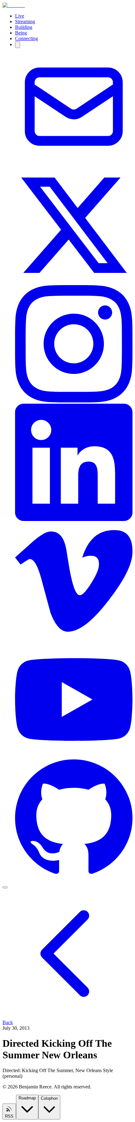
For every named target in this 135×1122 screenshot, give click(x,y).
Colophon (49, 1098)
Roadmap (27, 1098)
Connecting (26, 38)
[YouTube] (73, 756)
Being (21, 32)
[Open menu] (5, 887)
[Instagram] (73, 400)
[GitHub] (73, 875)
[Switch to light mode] (17, 44)
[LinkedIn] (73, 519)
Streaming (25, 21)
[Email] (73, 163)
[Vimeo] (73, 638)
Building (23, 27)
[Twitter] (73, 282)
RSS (9, 1116)
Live (19, 16)
